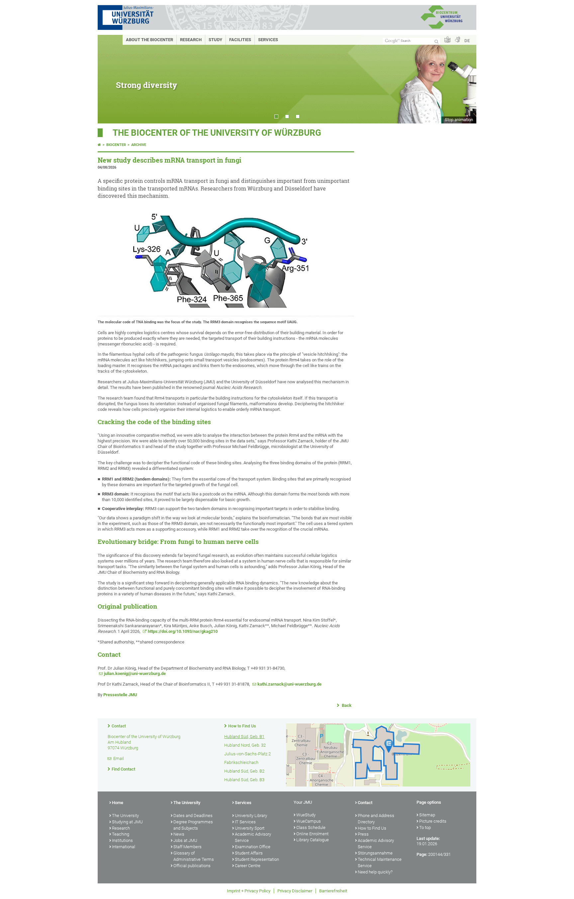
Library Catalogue (312, 839)
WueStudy (306, 814)
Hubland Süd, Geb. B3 (244, 779)
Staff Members (187, 846)
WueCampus (308, 821)
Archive (138, 145)
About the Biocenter (149, 39)
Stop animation (459, 119)
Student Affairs (249, 853)
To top (425, 827)
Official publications (192, 865)
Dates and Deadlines (193, 815)
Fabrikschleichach (241, 762)
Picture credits (432, 821)
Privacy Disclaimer (294, 890)
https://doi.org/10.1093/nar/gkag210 (183, 631)
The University (125, 815)
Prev (109, 79)
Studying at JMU (127, 821)
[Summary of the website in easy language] (447, 40)
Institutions (122, 840)
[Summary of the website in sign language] (457, 40)
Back (346, 705)
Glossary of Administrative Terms (193, 856)
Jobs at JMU (185, 840)
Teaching (120, 834)
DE (467, 40)
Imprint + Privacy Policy (248, 890)
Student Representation (257, 859)
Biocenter (116, 145)
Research (191, 39)
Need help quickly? (375, 871)
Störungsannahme (375, 853)
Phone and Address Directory (376, 818)
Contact (119, 726)
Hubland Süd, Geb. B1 (244, 736)
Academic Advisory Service (253, 837)
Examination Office (252, 846)
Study (215, 39)
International (123, 846)
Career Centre (247, 865)
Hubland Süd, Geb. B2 (244, 771)
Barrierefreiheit (333, 890)
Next (464, 79)
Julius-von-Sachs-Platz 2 (247, 753)
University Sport (249, 828)
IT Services (245, 821)
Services (268, 39)
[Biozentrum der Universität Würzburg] (441, 28)
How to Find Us (242, 726)
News (178, 834)
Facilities (240, 39)
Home (117, 802)
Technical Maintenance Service (380, 862)
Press (363, 834)
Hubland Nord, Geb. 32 (245, 745)
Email (118, 758)
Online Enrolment (312, 833)
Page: (422, 854)
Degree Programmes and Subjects (193, 825)
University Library (251, 815)
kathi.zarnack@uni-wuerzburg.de (289, 684)
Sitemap (427, 814)
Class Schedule (311, 827)
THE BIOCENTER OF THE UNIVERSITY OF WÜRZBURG (217, 133)
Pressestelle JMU (120, 694)
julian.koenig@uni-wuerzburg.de (135, 673)
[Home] (99, 145)
